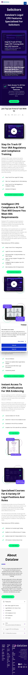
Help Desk (3, 653)
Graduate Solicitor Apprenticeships (13, 666)
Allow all (14, 345)
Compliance (8, 657)
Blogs (3, 655)
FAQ (3, 656)
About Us (3, 650)
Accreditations (8, 665)
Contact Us (3, 659)
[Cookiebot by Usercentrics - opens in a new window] (21, 325)
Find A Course (8, 650)
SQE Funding (13, 659)
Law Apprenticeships (13, 654)
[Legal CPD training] (5, 2)
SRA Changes (8, 661)
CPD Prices (8, 654)
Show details (21, 341)
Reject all (14, 349)
